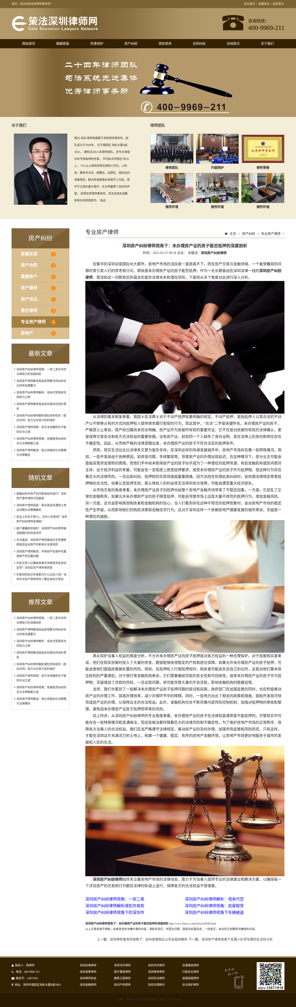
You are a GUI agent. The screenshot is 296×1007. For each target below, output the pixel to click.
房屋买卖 (29, 254)
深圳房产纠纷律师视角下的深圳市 (114, 912)
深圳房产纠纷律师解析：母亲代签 (214, 899)
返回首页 (278, 4)
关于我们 (267, 43)
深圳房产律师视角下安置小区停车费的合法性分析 (237, 939)
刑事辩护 (96, 43)
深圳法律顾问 (156, 984)
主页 (233, 233)
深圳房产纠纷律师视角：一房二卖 (114, 899)
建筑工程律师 (122, 978)
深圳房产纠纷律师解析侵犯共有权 (114, 906)
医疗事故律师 (122, 971)
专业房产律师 (33, 322)
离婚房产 (29, 276)
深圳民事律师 (88, 965)
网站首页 (28, 43)
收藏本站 (263, 4)
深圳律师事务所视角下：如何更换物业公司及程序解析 (149, 939)
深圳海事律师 (88, 971)
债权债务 (165, 43)
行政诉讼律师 (190, 971)
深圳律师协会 (88, 978)
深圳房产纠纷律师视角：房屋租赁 (214, 906)
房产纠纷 (130, 43)
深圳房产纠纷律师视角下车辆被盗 (214, 912)
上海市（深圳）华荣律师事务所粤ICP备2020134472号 (148, 999)
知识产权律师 (122, 984)
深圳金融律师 (88, 984)
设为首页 (249, 4)
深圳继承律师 (156, 971)
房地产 (27, 333)
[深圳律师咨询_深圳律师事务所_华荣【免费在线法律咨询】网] (55, 29)
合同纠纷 (199, 43)
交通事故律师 (190, 965)
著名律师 (29, 310)
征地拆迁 (233, 43)
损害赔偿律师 (190, 978)
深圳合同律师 (156, 965)
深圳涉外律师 (122, 965)
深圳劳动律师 (156, 978)
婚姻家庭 (62, 43)
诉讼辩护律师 (190, 984)
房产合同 (29, 265)
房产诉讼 (29, 299)
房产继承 (29, 288)
